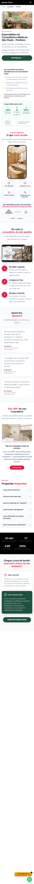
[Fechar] (31, 872)
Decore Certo (7, 2)
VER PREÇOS (16, 58)
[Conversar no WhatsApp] (29, 879)
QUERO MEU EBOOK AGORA (17, 620)
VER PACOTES (17, 467)
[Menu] (30, 2)
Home (3, 6)
